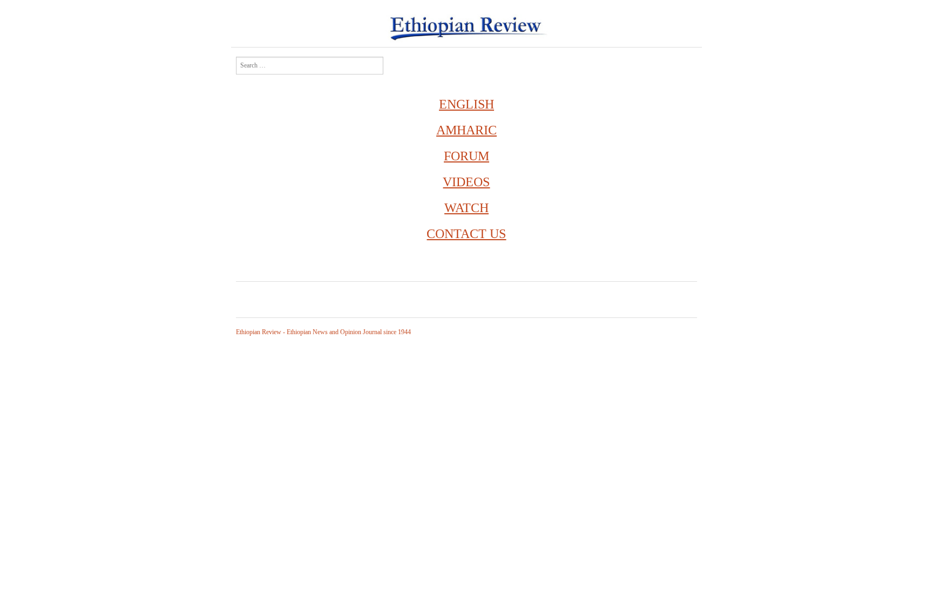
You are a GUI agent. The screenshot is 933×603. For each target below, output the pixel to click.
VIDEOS (466, 182)
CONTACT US (466, 234)
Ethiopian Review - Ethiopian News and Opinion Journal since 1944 (323, 332)
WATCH (466, 208)
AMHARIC (466, 130)
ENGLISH (466, 104)
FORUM (466, 156)
